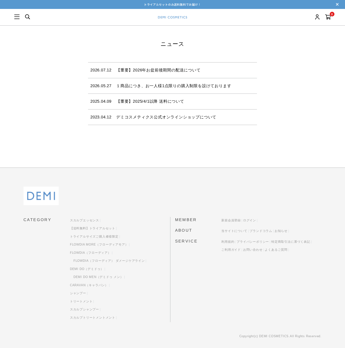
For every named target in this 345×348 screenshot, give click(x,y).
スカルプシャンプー (84, 309)
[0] (328, 17)
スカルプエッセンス (84, 220)
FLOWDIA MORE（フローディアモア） (99, 244)
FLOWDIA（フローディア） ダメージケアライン (109, 260)
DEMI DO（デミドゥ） (87, 269)
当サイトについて (234, 231)
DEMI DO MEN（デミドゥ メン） (98, 277)
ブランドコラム (260, 231)
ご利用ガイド (231, 249)
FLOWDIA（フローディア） (90, 252)
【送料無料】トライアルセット (92, 228)
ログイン (249, 220)
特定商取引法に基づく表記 (290, 241)
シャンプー (78, 293)
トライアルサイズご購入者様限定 (94, 236)
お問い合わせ (253, 249)
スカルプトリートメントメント (92, 317)
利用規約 (227, 241)
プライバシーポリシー (253, 241)
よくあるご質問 (276, 249)
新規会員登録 (231, 220)
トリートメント (81, 301)
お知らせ (281, 231)
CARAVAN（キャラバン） (89, 285)
